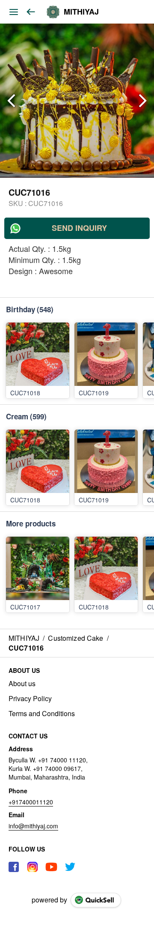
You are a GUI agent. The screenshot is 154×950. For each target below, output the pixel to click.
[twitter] (70, 867)
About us (22, 683)
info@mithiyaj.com (33, 826)
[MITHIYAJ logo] (53, 12)
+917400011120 (31, 802)
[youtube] (51, 867)
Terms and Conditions (42, 713)
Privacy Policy (30, 698)
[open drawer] (14, 12)
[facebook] (14, 867)
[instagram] (32, 867)
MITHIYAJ (81, 12)
